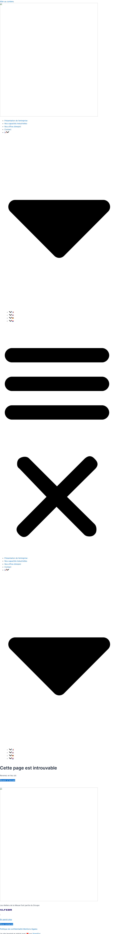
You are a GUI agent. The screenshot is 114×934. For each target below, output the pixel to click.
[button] (57, 439)
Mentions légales (30, 929)
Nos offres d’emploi (12, 126)
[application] (7, 132)
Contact (7, 129)
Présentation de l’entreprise (15, 120)
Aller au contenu (7, 1)
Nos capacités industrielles (15, 123)
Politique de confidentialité (11, 929)
